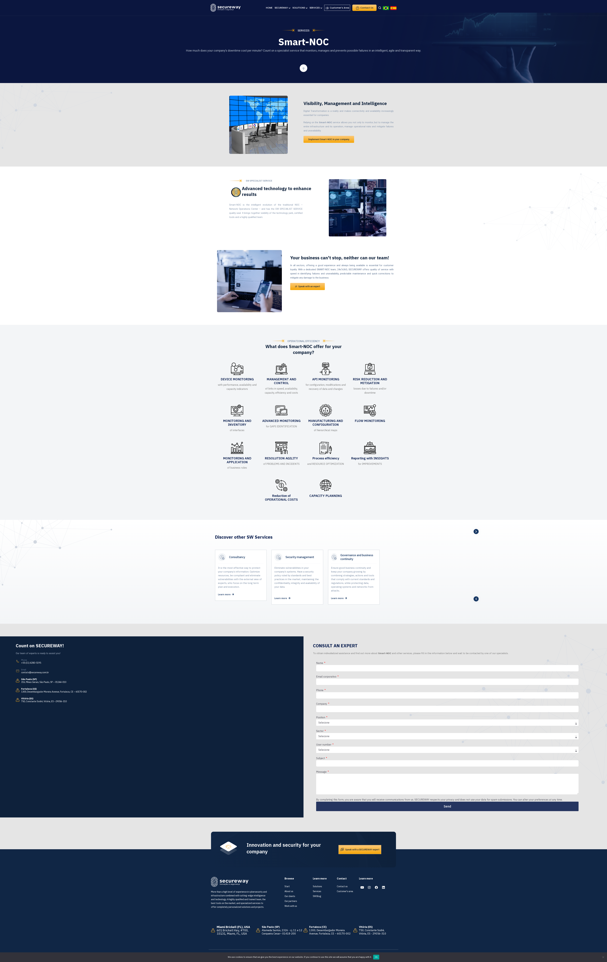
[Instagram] (369, 887)
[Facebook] (376, 887)
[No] (603, 957)
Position (321, 717)
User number (324, 744)
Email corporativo (326, 676)
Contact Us (366, 7)
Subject (320, 758)
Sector (320, 731)
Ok (376, 957)
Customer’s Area (339, 7)
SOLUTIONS (298, 7)
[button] (329, 139)
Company (322, 703)
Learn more (225, 594)
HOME (269, 7)
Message (321, 771)
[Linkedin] (383, 887)
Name (320, 663)
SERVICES (315, 7)
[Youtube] (362, 887)
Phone (320, 690)
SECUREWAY (281, 7)
